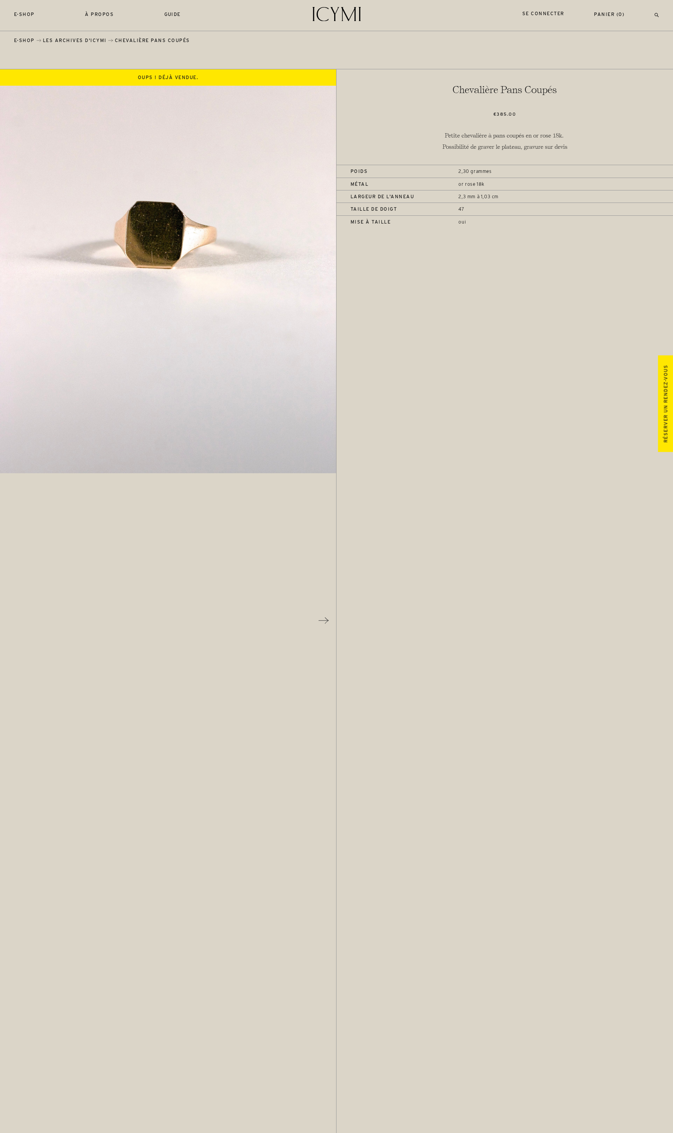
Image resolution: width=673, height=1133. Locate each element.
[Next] (323, 620)
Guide (172, 14)
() (609, 14)
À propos (99, 14)
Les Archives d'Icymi (75, 40)
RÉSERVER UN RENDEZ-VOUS (665, 404)
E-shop (24, 14)
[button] (656, 14)
